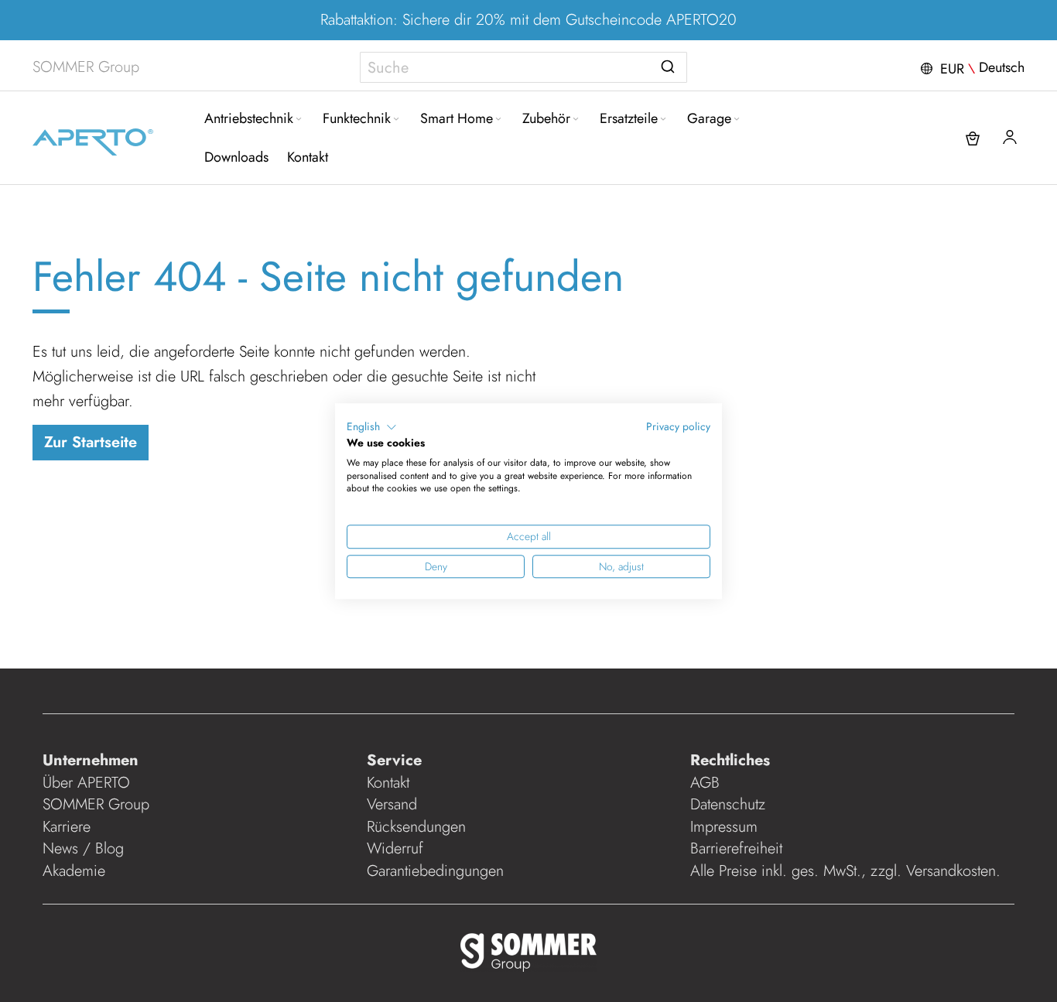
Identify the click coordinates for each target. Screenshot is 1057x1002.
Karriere (67, 827)
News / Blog (83, 848)
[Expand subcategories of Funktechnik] (396, 119)
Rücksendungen (416, 827)
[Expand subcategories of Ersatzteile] (663, 119)
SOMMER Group (96, 804)
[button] (971, 67)
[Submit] (667, 64)
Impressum (724, 827)
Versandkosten (951, 871)
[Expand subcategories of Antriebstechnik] (298, 119)
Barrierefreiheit (738, 848)
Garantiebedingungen (435, 871)
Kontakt (388, 782)
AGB (705, 782)
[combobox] (523, 67)
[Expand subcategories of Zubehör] (575, 119)
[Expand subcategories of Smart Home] (498, 119)
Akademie (76, 871)
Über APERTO (86, 782)
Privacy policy (678, 426)
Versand (392, 804)
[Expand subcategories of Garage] (736, 119)
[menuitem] (254, 118)
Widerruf (395, 848)
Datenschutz (727, 804)
